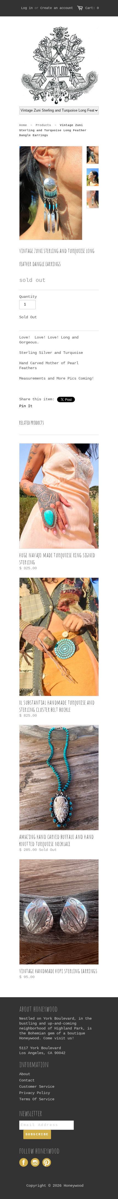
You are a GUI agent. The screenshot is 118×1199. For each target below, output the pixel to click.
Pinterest (46, 1162)
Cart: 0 (92, 8)
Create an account (56, 8)
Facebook (23, 1162)
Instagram (35, 1162)
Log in (27, 8)
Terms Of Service (36, 1099)
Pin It (25, 406)
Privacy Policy (34, 1093)
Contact (27, 1080)
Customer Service (36, 1086)
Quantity (28, 296)
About (24, 1074)
